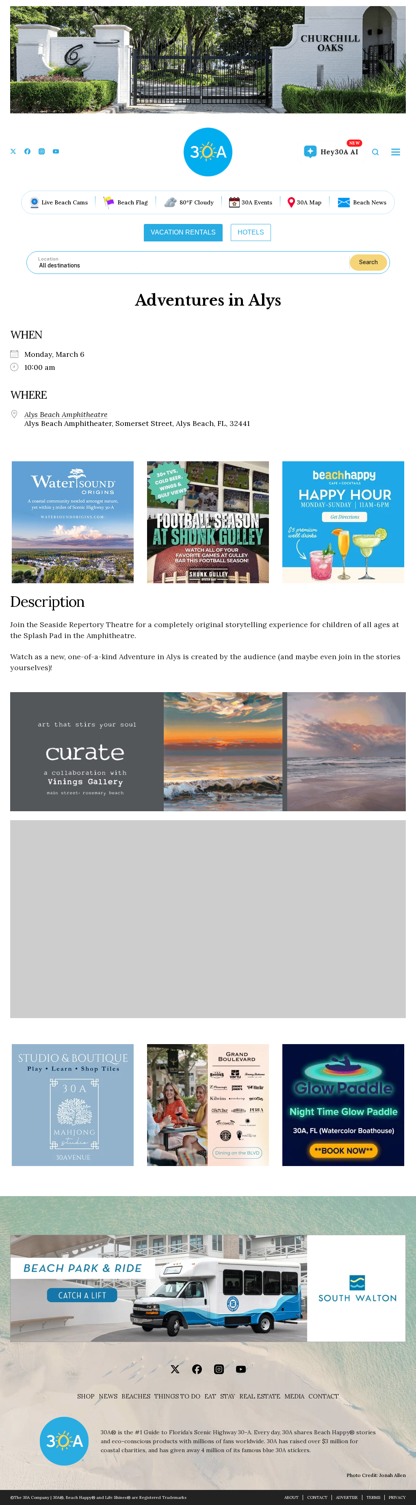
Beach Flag (132, 202)
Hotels (251, 232)
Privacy (397, 1497)
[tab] (183, 232)
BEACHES (135, 1396)
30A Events (257, 202)
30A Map (309, 202)
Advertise (347, 1497)
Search (368, 262)
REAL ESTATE (259, 1396)
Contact (323, 1396)
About (291, 1497)
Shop (86, 1396)
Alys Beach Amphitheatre (66, 414)
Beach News (369, 202)
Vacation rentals (183, 232)
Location (48, 258)
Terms (373, 1497)
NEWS (108, 1396)
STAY (227, 1396)
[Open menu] (396, 152)
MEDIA (294, 1396)
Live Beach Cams (64, 202)
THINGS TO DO (177, 1396)
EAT (210, 1396)
